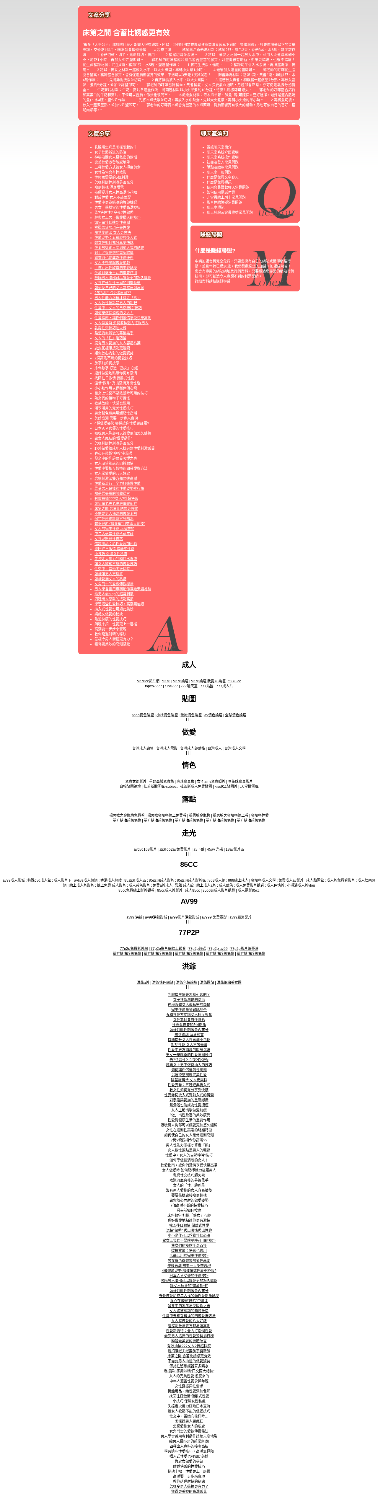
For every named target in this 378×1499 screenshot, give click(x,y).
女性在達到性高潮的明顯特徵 (117, 283)
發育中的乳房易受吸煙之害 (115, 458)
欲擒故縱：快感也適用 (112, 403)
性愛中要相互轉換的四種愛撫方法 (121, 468)
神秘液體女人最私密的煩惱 (115, 157)
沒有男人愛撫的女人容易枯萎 (117, 343)
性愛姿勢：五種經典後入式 (115, 238)
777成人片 (224, 686)
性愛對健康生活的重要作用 (115, 273)
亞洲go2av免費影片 (175, 849)
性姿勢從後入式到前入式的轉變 (119, 248)
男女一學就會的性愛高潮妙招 (117, 207)
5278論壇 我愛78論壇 (208, 681)
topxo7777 (153, 686)
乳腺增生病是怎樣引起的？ (115, 147)
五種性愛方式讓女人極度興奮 (117, 167)
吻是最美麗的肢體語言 (112, 494)
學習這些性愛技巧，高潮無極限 (119, 604)
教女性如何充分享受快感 (113, 243)
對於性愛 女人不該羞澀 (112, 197)
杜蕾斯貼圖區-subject (160, 786)
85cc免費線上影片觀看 (136, 890)
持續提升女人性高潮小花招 (115, 192)
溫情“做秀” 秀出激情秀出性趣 (117, 383)
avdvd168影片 (145, 849)
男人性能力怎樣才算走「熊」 (117, 298)
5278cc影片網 (148, 681)
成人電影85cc (249, 890)
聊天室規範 (215, 207)
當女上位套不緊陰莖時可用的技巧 (121, 393)
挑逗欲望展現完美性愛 (112, 228)
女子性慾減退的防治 (110, 152)
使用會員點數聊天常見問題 (228, 187)
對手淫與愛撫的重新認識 (113, 253)
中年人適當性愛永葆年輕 (113, 534)
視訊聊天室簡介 (219, 147)
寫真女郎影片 (135, 781)
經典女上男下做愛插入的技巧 (117, 218)
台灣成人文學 (235, 748)
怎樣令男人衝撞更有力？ (113, 639)
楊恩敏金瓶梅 (199, 815)
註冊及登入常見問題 (223, 162)
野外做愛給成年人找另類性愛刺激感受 (124, 448)
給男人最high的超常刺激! (114, 594)
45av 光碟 (215, 849)
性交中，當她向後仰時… (113, 569)
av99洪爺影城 (156, 917)
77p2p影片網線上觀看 (168, 949)
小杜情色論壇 (167, 715)
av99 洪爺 (134, 917)
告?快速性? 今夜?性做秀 (113, 213)
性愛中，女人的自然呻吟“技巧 (118, 308)
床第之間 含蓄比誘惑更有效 (116, 509)
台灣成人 (215, 748)
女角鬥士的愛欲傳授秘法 (113, 584)
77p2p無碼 (197, 949)
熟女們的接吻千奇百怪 (112, 398)
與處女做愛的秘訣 (108, 614)
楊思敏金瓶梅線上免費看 (166, 815)
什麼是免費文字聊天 (223, 177)
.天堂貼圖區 (249, 786)
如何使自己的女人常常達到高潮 (119, 288)
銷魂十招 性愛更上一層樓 (115, 624)
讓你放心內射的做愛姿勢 (113, 353)
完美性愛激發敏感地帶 (112, 162)
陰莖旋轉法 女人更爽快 (112, 233)
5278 (166, 681)
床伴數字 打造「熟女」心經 (116, 368)
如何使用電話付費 (221, 192)
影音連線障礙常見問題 (224, 202)
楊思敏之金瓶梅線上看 (230, 815)
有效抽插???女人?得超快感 (116, 499)
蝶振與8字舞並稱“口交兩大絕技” (119, 524)
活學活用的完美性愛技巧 (113, 408)
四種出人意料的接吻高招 (113, 599)
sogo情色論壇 (143, 715)
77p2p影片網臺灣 (244, 949)
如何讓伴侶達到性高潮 (112, 223)
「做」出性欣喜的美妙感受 (115, 268)
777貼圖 (207, 686)
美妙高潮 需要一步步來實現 (116, 418)
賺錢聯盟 (223, 281)
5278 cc (234, 681)
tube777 (171, 686)
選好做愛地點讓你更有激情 (115, 373)
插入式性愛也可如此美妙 (113, 609)
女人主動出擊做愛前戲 (112, 263)
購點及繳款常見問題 (223, 167)
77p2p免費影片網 (134, 949)
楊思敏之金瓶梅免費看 (127, 815)
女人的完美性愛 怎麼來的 (114, 529)
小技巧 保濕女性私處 (110, 554)
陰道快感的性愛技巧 (110, 619)
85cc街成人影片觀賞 (219, 890)
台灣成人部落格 (192, 748)
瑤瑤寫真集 (185, 781)
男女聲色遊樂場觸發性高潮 (115, 413)
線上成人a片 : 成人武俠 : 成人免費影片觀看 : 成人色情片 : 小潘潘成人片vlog (255, 885)
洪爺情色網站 (162, 983)
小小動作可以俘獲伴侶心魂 (115, 388)
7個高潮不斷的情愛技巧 (113, 358)
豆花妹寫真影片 (240, 781)
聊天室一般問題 (219, 172)
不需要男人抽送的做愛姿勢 (115, 514)
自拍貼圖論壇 (130, 786)
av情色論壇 (213, 715)
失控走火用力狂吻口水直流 (115, 559)
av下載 (198, 849)
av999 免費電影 (214, 917)
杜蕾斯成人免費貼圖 (196, 786)
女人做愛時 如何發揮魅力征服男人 (121, 323)
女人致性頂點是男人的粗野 (115, 303)
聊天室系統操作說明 (223, 157)
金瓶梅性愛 (260, 815)
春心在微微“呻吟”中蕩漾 (113, 453)
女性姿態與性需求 (108, 539)
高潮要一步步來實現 (110, 629)
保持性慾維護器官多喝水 (113, 519)
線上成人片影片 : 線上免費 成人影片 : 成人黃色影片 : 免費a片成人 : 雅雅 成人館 (131, 885)
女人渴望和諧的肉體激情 (113, 463)
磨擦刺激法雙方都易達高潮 (115, 479)
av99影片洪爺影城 (184, 917)
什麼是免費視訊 (219, 182)
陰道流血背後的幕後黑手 (113, 333)
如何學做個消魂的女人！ (113, 313)
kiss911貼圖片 (226, 786)
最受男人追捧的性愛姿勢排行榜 (119, 489)
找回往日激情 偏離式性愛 (114, 378)
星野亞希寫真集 (161, 781)
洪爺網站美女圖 (229, 983)
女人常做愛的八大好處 (112, 474)
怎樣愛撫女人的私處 (110, 579)
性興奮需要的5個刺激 (111, 177)
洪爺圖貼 (207, 983)
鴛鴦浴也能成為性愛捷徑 (113, 258)
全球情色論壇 (235, 715)
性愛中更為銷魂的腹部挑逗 (115, 202)
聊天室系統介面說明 (223, 152)
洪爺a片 (143, 983)
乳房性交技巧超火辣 (110, 328)
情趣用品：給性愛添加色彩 (115, 544)
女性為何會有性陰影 (110, 172)
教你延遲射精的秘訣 (110, 634)
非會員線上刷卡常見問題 (226, 197)
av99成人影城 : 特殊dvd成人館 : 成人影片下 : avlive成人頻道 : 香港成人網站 (62, 880)
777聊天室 (189, 686)
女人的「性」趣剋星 (110, 338)
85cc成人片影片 (170, 890)
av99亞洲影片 (240, 917)
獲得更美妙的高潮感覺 (112, 644)
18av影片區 (235, 849)
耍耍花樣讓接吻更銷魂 (112, 348)
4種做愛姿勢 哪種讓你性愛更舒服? (121, 423)
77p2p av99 (218, 949)
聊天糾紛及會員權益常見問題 (230, 213)
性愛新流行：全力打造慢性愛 (117, 484)
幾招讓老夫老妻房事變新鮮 (115, 504)
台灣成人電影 (166, 748)
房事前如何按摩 (106, 363)
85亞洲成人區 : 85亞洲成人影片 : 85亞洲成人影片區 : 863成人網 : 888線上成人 (186, 880)
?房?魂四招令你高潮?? (112, 293)
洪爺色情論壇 (186, 983)
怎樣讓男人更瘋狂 (108, 574)
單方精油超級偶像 (127, 820)
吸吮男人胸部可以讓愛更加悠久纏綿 (122, 278)
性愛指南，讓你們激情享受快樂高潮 (122, 318)
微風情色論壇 (191, 715)
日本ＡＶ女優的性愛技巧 (113, 428)
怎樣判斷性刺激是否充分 (113, 182)
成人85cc (192, 890)
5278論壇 (180, 681)
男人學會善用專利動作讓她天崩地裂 (122, 589)
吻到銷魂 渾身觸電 (109, 187)
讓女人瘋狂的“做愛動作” (113, 438)
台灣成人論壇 (143, 748)
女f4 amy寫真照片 (211, 781)
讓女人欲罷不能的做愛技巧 (115, 564)
